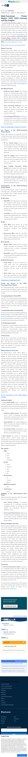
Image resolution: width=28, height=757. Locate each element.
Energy (2, 700)
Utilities (2, 698)
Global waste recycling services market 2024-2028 (13, 668)
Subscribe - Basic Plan (9, 632)
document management (18, 34)
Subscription (4, 716)
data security (23, 81)
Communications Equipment (7, 704)
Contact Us (3, 718)
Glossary (3, 721)
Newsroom (17, 718)
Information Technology (6, 688)
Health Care (3, 690)
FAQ (15, 721)
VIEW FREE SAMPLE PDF (10, 646)
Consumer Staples (5, 684)
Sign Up (14, 734)
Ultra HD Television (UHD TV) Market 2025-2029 (12, 663)
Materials (3, 692)
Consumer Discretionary (6, 686)
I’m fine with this (22, 755)
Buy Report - (8, 624)
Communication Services (6, 696)
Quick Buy (7, 642)
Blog (15, 716)
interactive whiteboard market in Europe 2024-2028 (13, 671)
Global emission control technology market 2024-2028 (14, 666)
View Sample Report (12, 588)
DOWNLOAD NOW (10, 606)
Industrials (3, 694)
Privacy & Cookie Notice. (16, 751)
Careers (2, 723)
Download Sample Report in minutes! (13, 42)
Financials (3, 702)
